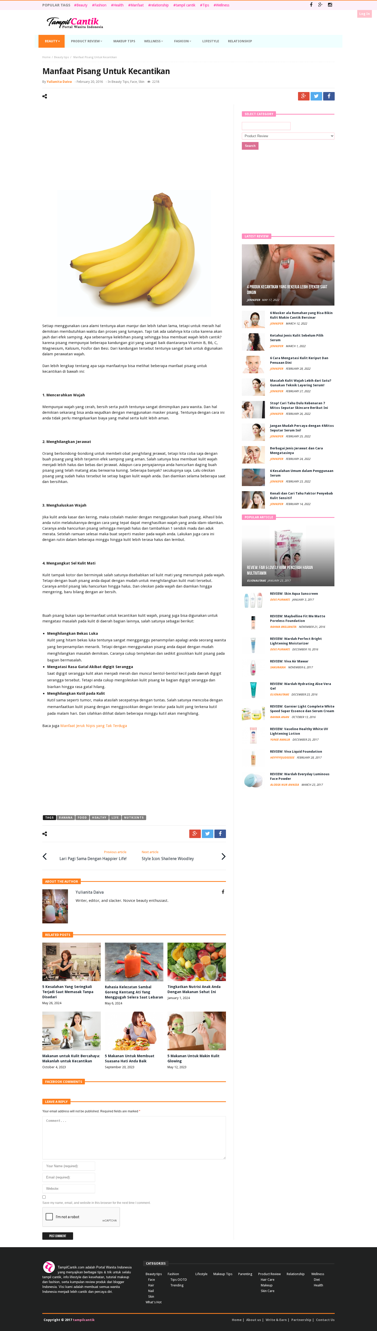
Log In (364, 14)
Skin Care (267, 1291)
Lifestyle (201, 1274)
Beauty (81, 5)
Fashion (100, 5)
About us (253, 1320)
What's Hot (154, 1302)
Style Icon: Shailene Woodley (168, 855)
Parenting (245, 1274)
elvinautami (256, 580)
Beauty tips (61, 57)
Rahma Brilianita (283, 627)
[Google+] (320, 5)
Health (118, 5)
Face (133, 82)
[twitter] (316, 96)
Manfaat (137, 5)
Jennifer (253, 300)
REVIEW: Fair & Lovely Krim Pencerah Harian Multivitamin (280, 570)
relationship (160, 5)
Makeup (267, 1285)
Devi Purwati (280, 599)
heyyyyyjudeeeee (282, 757)
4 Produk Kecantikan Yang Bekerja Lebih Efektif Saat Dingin (287, 289)
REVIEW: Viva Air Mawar (289, 661)
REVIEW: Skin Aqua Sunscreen (294, 594)
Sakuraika (278, 667)
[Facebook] (311, 5)
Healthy (99, 817)
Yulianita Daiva (59, 82)
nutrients (134, 817)
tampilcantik (84, 1320)
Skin (141, 82)
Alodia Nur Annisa (285, 784)
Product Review (269, 1274)
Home (46, 57)
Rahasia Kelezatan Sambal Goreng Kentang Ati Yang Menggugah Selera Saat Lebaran (134, 992)
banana (66, 817)
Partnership (301, 1320)
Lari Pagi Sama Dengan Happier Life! (92, 855)
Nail (151, 1291)
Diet (317, 1280)
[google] (304, 96)
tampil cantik (185, 5)
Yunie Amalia (280, 739)
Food (82, 817)
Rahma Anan (280, 717)
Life (115, 817)
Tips (205, 5)
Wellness (222, 5)
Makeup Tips (222, 1274)
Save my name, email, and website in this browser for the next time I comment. (96, 1203)
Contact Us (325, 1320)
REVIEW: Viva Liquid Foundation (296, 751)
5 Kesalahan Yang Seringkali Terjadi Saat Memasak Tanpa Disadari (67, 992)
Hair (151, 1285)
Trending (177, 1285)
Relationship (296, 1274)
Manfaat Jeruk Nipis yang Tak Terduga (93, 725)
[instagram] (330, 5)
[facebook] (329, 96)
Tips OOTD (178, 1280)
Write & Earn (276, 1320)
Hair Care (267, 1280)
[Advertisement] (134, 148)
